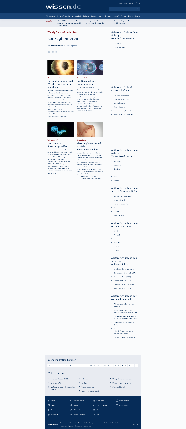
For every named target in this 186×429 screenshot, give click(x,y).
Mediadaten (118, 423)
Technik (108, 16)
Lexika (137, 16)
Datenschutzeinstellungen (86, 423)
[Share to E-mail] (49, 52)
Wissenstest (50, 16)
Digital (130, 16)
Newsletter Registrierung (83, 426)
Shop (120, 3)
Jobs (125, 3)
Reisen (86, 16)
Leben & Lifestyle (119, 16)
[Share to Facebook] (53, 52)
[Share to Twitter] (56, 52)
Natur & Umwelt (97, 16)
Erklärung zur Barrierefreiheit (104, 423)
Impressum (63, 423)
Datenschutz (72, 423)
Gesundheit (76, 16)
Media (131, 3)
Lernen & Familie (63, 16)
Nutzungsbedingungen (67, 426)
